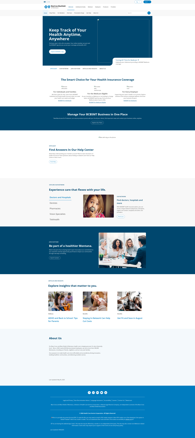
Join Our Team (75, 68)
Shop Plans (52, 13)
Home (45, 13)
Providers (113, 7)
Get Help (88, 13)
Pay (137, 2)
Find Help (53, 162)
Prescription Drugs (79, 13)
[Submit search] (149, 12)
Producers (105, 7)
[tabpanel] (114, 208)
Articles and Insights (90, 68)
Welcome (70, 7)
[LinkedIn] (105, 393)
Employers (98, 7)
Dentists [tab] (53, 203)
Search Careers (54, 258)
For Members (61, 13)
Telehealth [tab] (54, 219)
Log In (146, 2)
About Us (95, 13)
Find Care (69, 13)
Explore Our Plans (97, 122)
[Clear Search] (145, 13)
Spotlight (53, 68)
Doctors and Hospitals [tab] (60, 197)
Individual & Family (80, 7)
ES (49, 2)
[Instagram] (93, 393)
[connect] (97, 393)
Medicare (90, 7)
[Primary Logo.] (54, 6)
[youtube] (101, 393)
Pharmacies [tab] (55, 208)
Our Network (63, 68)
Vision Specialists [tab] (57, 214)
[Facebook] (89, 393)
